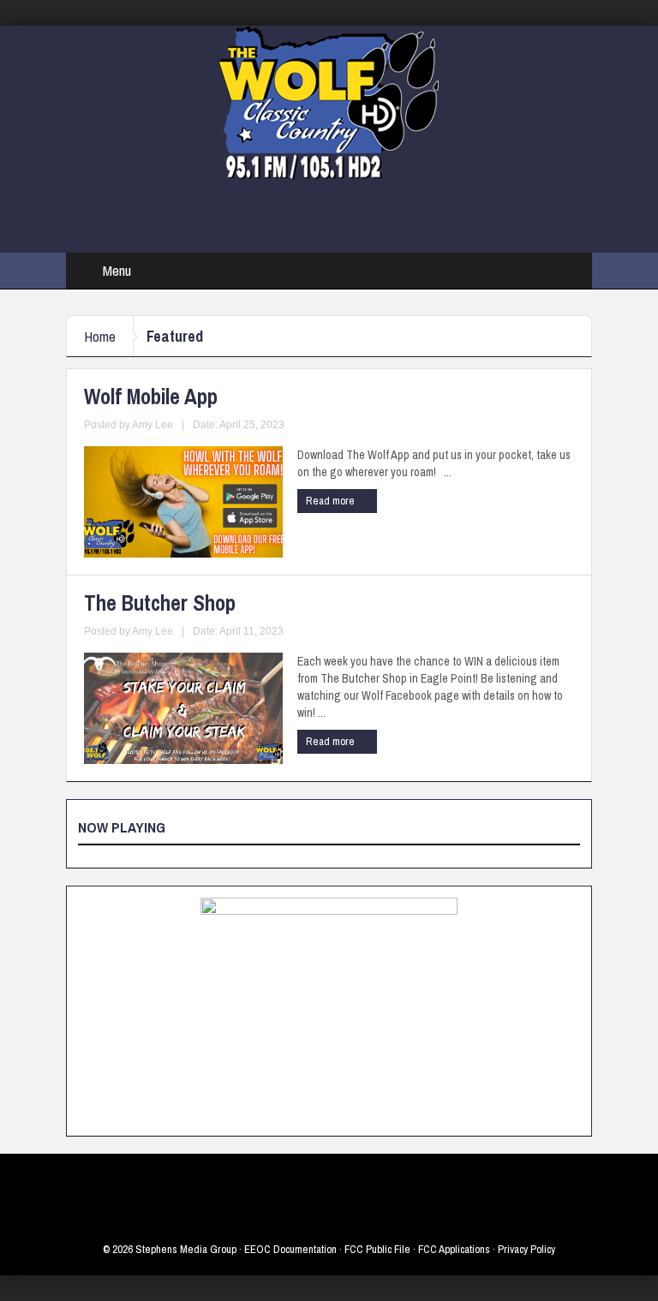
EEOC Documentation (290, 1249)
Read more (331, 500)
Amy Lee (152, 425)
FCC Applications (454, 1249)
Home (100, 336)
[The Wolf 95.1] (328, 102)
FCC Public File (377, 1249)
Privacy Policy (526, 1249)
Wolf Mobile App (151, 396)
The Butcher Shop (160, 603)
